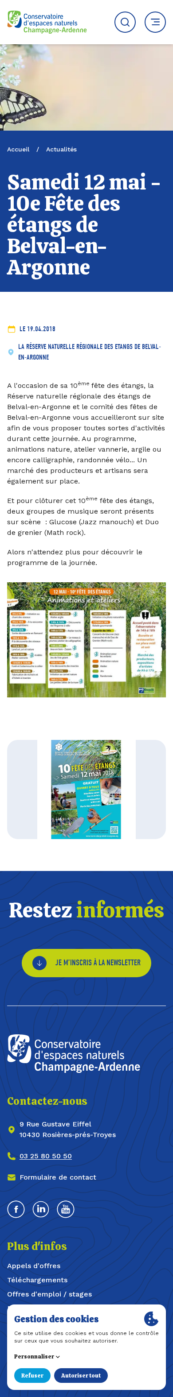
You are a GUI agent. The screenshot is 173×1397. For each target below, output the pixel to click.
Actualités (61, 149)
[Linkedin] (41, 1209)
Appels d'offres (33, 1266)
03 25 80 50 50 (46, 1156)
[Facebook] (16, 1209)
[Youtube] (66, 1209)
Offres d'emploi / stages (49, 1294)
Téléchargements (37, 1280)
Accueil (18, 149)
